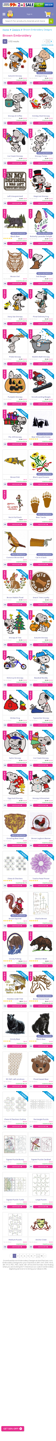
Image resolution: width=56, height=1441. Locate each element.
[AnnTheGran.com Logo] (10, 14)
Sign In (29, 14)
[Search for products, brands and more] (51, 21)
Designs (16, 30)
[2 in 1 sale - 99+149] (28, 5)
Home (6, 30)
